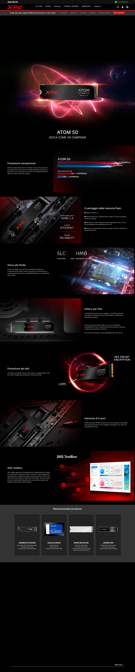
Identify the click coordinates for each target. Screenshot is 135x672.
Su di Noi (38, 6)
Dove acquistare (119, 13)
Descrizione (63, 13)
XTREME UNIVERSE (71, 6)
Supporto (97, 6)
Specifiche (73, 13)
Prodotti (48, 6)
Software (57, 6)
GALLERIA (83, 13)
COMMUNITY (86, 6)
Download (92, 13)
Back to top (118, 664)
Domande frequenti (105, 13)
